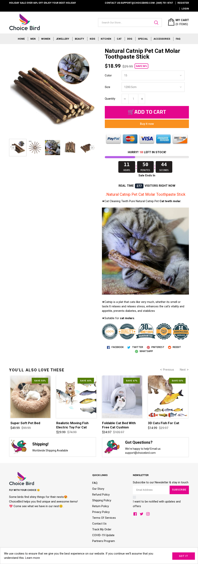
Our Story (98, 489)
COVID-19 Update (103, 535)
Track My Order (101, 529)
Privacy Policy (101, 512)
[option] (17, 147)
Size (107, 87)
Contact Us (99, 523)
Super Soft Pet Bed (25, 423)
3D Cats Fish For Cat (163, 423)
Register (183, 3)
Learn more (32, 558)
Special (143, 39)
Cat (119, 39)
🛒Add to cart (147, 112)
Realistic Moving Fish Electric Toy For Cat (72, 425)
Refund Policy (101, 494)
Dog (129, 39)
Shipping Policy (101, 500)
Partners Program (103, 541)
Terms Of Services (104, 518)
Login (185, 8)
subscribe (179, 490)
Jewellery (62, 39)
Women (45, 39)
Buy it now (147, 124)
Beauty (79, 39)
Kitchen (106, 39)
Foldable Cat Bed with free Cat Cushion (119, 425)
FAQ (178, 39)
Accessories (162, 39)
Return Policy (100, 506)
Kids (92, 39)
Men (33, 39)
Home (21, 39)
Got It (183, 556)
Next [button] (92, 147)
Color (108, 75)
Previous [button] (13, 147)
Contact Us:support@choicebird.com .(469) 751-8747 (139, 3)
